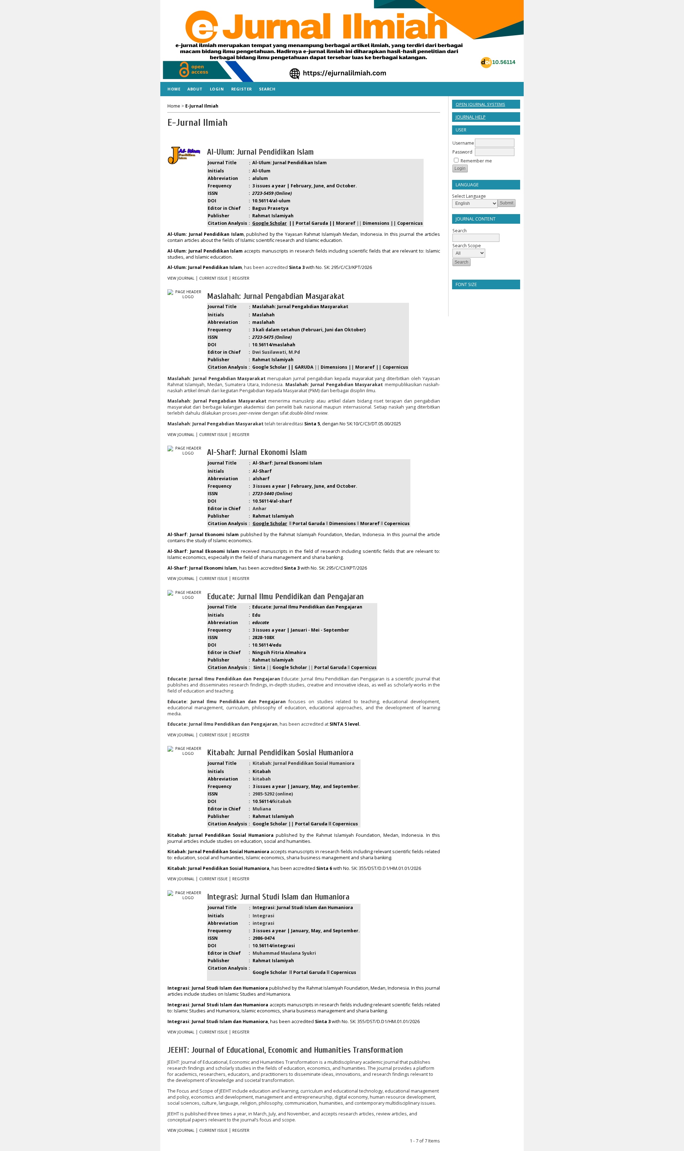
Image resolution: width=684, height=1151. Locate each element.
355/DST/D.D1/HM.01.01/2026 (390, 868)
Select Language (469, 196)
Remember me (476, 161)
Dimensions (376, 223)
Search (267, 89)
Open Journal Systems (480, 104)
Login (217, 89)
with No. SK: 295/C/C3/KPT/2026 (330, 267)
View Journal (181, 278)
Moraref (365, 367)
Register (241, 89)
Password (462, 152)
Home (173, 89)
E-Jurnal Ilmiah (201, 106)
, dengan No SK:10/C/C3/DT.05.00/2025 (352, 424)
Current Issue (213, 278)
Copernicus (410, 223)
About (195, 89)
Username (463, 143)
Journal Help (471, 117)
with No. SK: (337, 868)
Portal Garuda (311, 824)
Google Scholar (270, 824)
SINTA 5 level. (345, 724)
